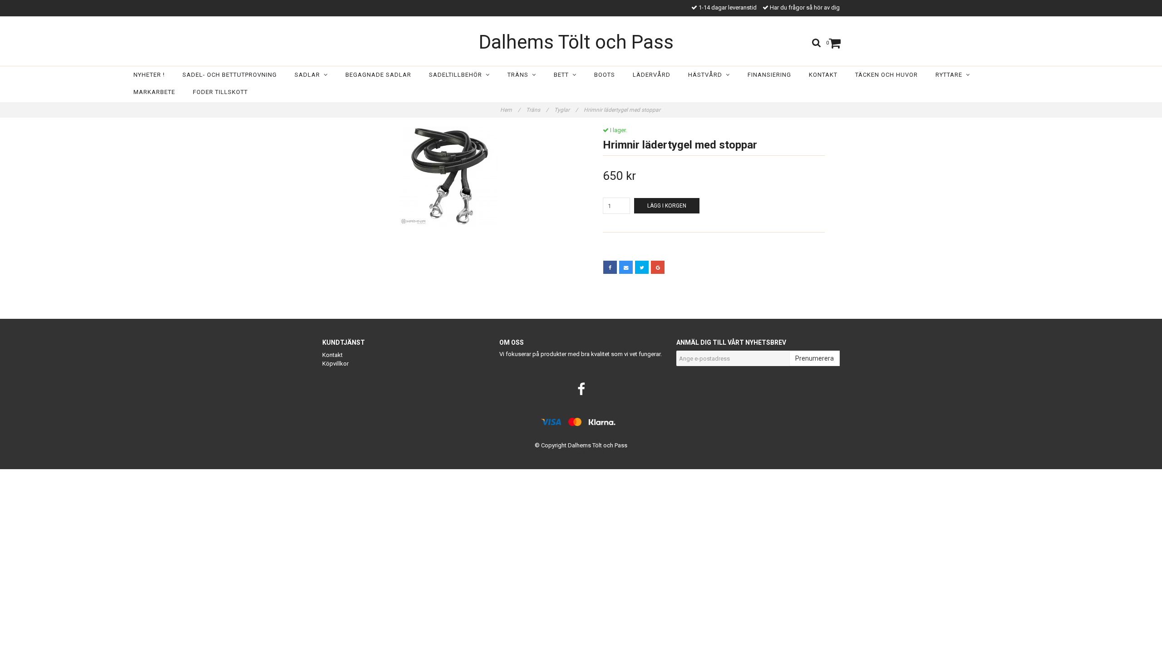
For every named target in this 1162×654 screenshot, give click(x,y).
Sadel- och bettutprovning (229, 74)
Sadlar (309, 74)
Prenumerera (814, 358)
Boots (604, 74)
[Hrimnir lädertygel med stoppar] (448, 176)
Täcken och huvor (886, 74)
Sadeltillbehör (457, 74)
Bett (563, 74)
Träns (519, 74)
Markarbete (154, 92)
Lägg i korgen (666, 206)
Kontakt (823, 74)
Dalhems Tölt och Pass (576, 42)
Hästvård (707, 74)
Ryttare (951, 74)
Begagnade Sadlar (378, 74)
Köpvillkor (335, 363)
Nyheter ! (149, 74)
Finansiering (769, 74)
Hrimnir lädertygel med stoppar (623, 110)
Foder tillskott (220, 92)
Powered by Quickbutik (581, 452)
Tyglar (566, 110)
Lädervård (651, 74)
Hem (510, 110)
